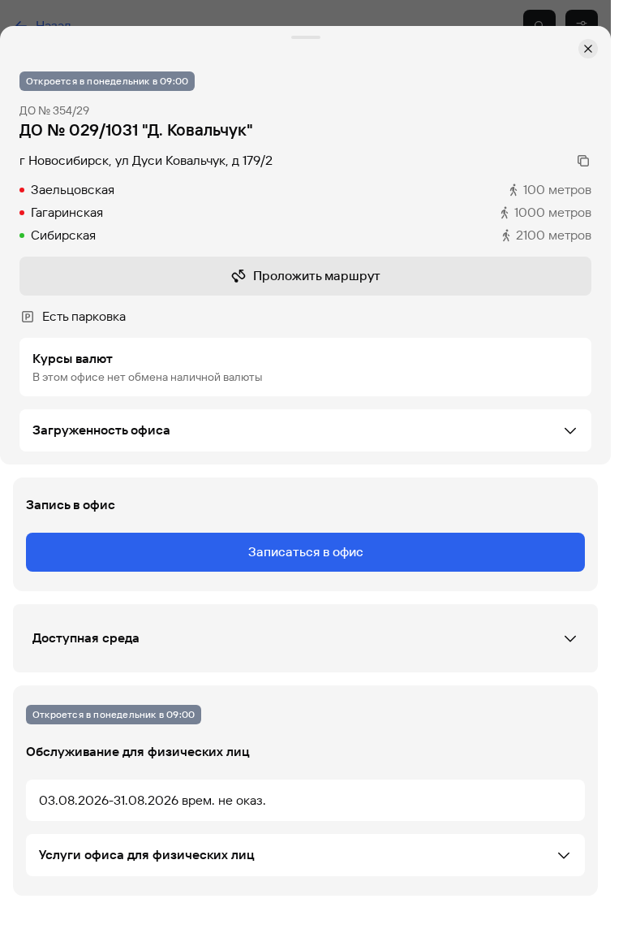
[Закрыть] (588, 48)
